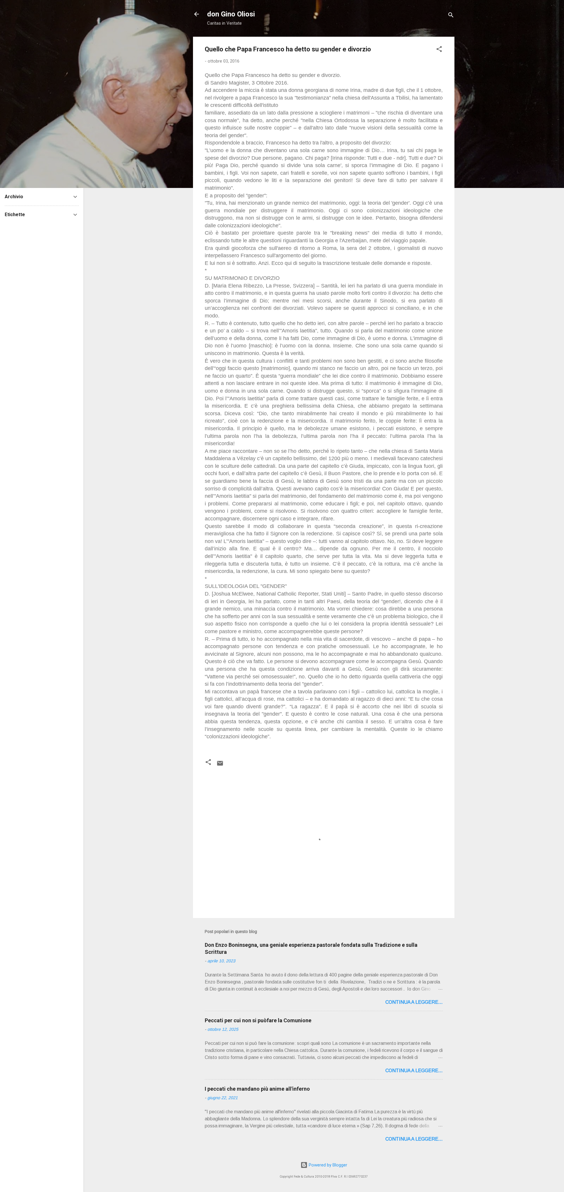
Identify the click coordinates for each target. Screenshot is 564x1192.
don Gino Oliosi (231, 14)
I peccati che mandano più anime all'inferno (257, 1089)
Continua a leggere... (414, 1002)
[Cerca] (450, 16)
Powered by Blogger (327, 1165)
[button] (439, 50)
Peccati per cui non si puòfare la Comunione (258, 1020)
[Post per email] (220, 765)
